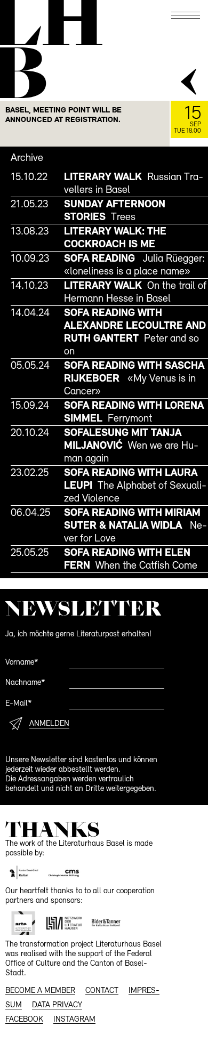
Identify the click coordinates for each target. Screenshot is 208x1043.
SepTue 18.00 (187, 119)
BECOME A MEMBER (40, 991)
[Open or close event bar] (189, 82)
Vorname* (21, 663)
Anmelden (49, 724)
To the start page (50, 23)
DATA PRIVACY (57, 1005)
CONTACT (101, 991)
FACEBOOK (24, 1020)
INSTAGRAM (74, 1020)
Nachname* (25, 683)
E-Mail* (18, 704)
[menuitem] (109, 183)
